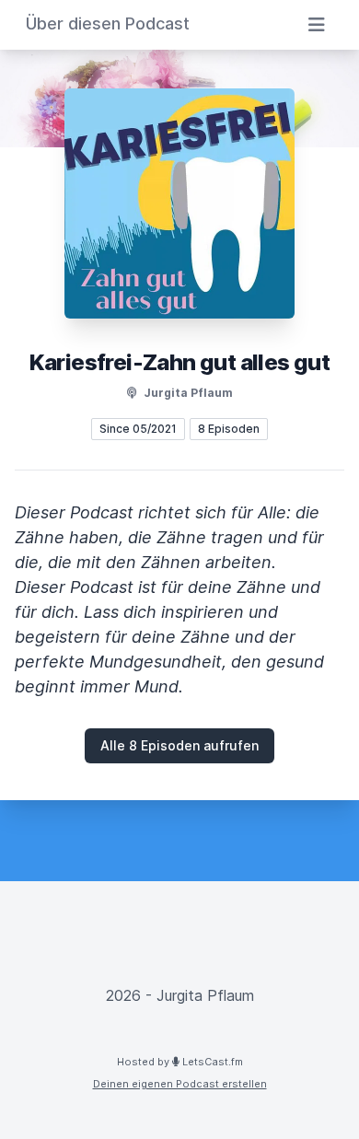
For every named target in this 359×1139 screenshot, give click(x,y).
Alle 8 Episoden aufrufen (179, 745)
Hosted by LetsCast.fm (180, 1061)
